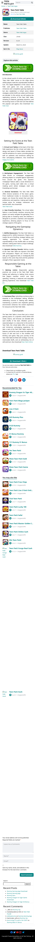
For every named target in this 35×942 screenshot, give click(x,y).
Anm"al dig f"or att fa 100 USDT (17, 920)
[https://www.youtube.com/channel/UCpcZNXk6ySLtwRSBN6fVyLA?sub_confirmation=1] (17, 932)
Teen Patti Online (27, 342)
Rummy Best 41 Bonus (14, 922)
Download (18, 133)
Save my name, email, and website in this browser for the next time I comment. (16, 869)
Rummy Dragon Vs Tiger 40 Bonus (18, 902)
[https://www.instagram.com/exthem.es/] (20, 932)
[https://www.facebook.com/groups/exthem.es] (11, 932)
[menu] (2, 2)
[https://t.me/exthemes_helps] (23, 932)
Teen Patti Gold (7, 206)
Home (3, 6)
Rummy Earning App (13, 893)
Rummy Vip (16, 910)
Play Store (19, 49)
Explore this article (11, 60)
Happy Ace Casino (8, 160)
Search (5, 881)
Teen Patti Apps (12, 6)
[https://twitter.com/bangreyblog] (14, 932)
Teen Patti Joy (27, 936)
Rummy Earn (11, 895)
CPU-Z (14, 374)
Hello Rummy (17, 246)
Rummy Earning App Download (17, 891)
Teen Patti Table (20, 14)
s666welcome (11, 916)
